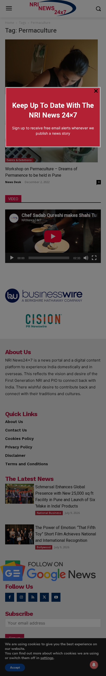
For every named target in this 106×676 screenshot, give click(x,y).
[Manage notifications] (94, 665)
